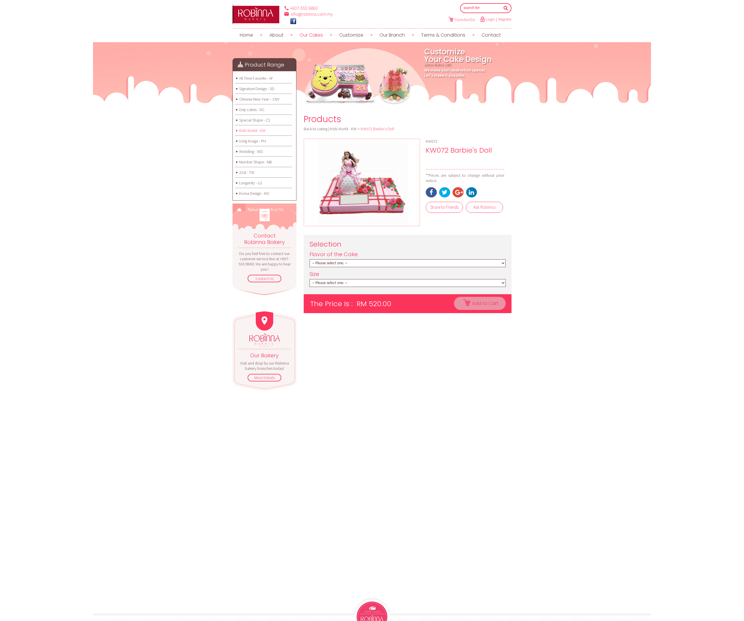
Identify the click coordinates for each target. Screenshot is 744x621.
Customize (351, 35)
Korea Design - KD (254, 193)
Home (246, 35)
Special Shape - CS (254, 120)
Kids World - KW (252, 130)
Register (505, 19)
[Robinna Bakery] (293, 21)
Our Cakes (311, 35)
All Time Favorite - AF (256, 78)
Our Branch (392, 35)
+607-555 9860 (304, 8)
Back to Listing (316, 128)
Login (490, 19)
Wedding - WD (251, 151)
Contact (491, 35)
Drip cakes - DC (251, 109)
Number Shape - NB (255, 162)
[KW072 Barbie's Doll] (362, 182)
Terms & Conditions (443, 35)
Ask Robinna (484, 207)
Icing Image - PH (252, 141)
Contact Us (264, 278)
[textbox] (481, 8)
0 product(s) (465, 19)
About (276, 35)
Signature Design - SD (256, 88)
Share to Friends (444, 207)
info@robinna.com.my (312, 14)
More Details (264, 377)
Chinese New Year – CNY (259, 99)
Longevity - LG (250, 182)
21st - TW (246, 172)
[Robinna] (256, 14)
